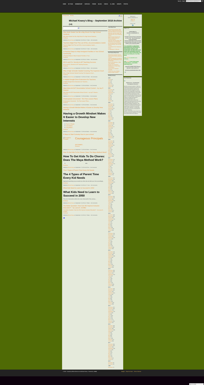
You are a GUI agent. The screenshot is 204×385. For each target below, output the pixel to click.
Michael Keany (71, 40)
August (109, 79)
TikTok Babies (111, 67)
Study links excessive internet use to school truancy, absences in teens (115, 56)
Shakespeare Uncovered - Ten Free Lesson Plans (80, 99)
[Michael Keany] (65, 23)
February (110, 85)
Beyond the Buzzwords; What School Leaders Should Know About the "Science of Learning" (115, 31)
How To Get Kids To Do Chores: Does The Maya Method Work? (85, 152)
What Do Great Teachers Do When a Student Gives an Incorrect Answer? (114, 38)
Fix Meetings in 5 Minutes (113, 49)
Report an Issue (129, 371)
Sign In (183, 1)
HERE (127, 57)
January (110, 86)
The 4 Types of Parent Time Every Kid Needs (78, 170)
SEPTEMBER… (79, 144)
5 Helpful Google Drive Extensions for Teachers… (75, 81)
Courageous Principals (89, 138)
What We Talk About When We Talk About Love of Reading (114, 41)
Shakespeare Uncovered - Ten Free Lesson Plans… (76, 101)
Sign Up (179, 1)
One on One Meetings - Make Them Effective (114, 62)
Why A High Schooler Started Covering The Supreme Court (83, 71)
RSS (64, 218)
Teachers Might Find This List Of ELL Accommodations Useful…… (80, 45)
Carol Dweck (69, 126)
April (109, 82)
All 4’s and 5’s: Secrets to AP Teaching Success (79, 62)
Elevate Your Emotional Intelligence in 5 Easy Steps (114, 65)
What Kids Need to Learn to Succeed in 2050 (78, 188)
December (110, 89)
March (109, 83)
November (110, 105)
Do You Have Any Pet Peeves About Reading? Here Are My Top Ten (114, 44)
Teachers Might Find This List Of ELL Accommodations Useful (84, 43)
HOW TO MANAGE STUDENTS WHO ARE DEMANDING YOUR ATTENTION (115, 59)
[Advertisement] (92, 379)
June (109, 81)
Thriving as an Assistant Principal (113, 69)
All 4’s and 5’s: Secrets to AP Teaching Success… (76, 64)
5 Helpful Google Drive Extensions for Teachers (79, 79)
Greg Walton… (70, 127)
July (109, 95)
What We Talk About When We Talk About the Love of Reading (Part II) (115, 34)
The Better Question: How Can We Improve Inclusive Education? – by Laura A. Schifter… (83, 210)
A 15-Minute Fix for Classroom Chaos (114, 47)
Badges (123, 371)
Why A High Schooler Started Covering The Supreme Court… (79, 73)
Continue (65, 38)
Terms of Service (137, 371)
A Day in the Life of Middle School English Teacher (114, 71)
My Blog (72, 15)
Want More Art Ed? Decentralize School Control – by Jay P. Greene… (81, 92)
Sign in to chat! (193, 384)
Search (202, 1)
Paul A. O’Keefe (70, 124)
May (109, 98)
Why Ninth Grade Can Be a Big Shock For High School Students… (80, 36)
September (110, 92)
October (110, 91)
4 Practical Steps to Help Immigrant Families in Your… (77, 55)
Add (121, 15)
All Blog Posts (66, 15)
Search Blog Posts (78, 28)
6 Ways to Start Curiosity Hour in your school (78, 134)
